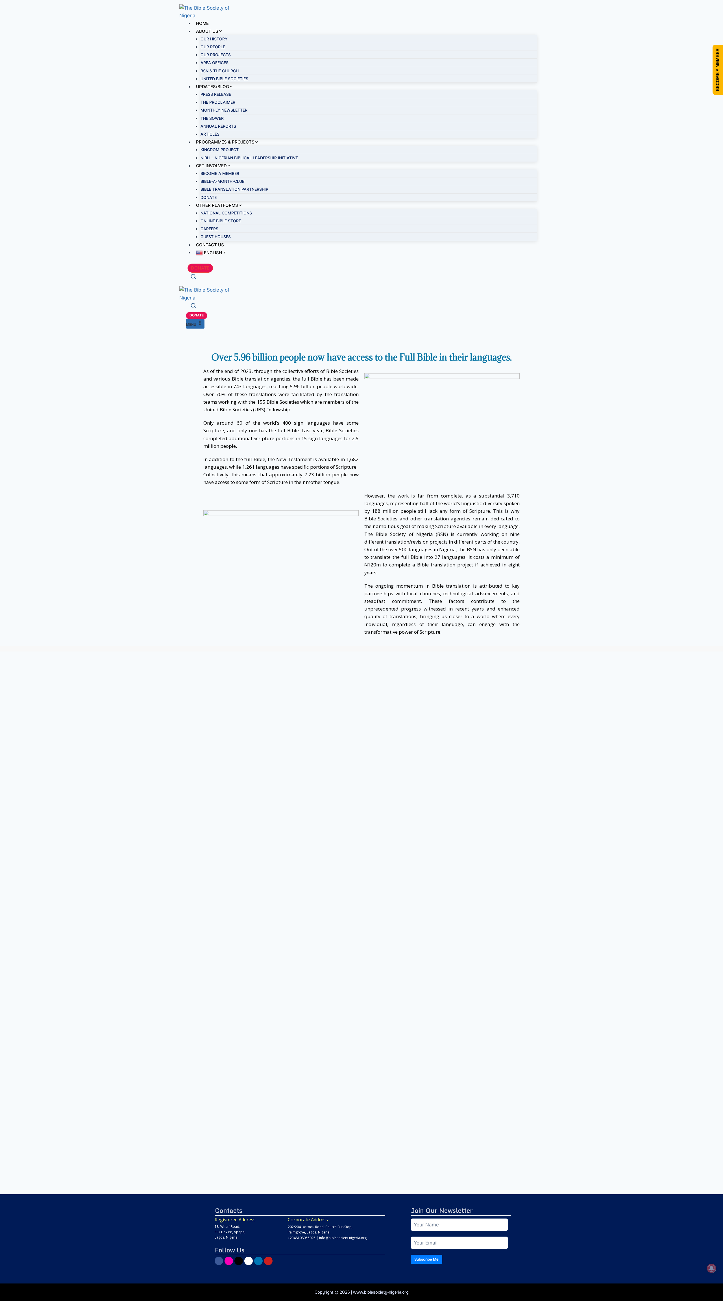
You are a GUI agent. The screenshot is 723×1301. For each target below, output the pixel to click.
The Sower (212, 118)
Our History (214, 38)
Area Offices (214, 62)
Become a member (220, 173)
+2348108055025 (301, 1237)
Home (202, 23)
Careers (209, 228)
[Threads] (248, 1261)
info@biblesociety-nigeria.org (343, 1237)
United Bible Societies (224, 78)
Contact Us (210, 244)
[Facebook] (219, 1261)
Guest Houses (216, 236)
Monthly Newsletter (224, 110)
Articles (210, 134)
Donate (209, 197)
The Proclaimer (218, 102)
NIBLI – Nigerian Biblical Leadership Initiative (249, 157)
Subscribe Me (426, 1259)
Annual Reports (218, 126)
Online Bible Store (221, 220)
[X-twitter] (238, 1261)
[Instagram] (229, 1261)
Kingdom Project (220, 149)
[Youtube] (268, 1261)
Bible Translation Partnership (234, 189)
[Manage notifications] (711, 1268)
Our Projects (216, 54)
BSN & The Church (220, 70)
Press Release (216, 94)
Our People (213, 46)
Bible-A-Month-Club (223, 181)
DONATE (200, 268)
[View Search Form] (193, 277)
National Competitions (226, 212)
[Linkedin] (258, 1261)
